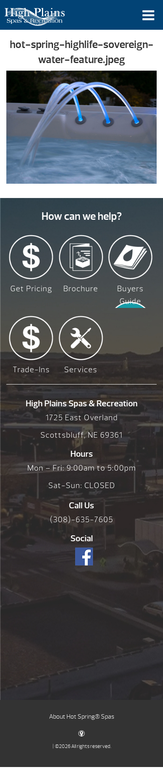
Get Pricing (31, 289)
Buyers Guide (130, 295)
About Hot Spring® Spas (81, 717)
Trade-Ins (31, 370)
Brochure (80, 289)
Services (80, 370)
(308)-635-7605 (81, 520)
